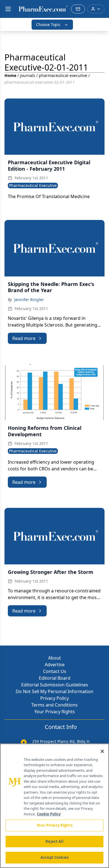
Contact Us (54, 671)
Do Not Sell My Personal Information (54, 691)
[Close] (102, 751)
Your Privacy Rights (54, 712)
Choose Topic (48, 24)
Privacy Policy (54, 698)
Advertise (55, 664)
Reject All (54, 841)
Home (10, 75)
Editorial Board (54, 678)
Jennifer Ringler (29, 299)
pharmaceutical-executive (63, 75)
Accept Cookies (54, 857)
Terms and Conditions (54, 705)
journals (27, 75)
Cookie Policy (49, 814)
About (54, 658)
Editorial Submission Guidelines (54, 685)
